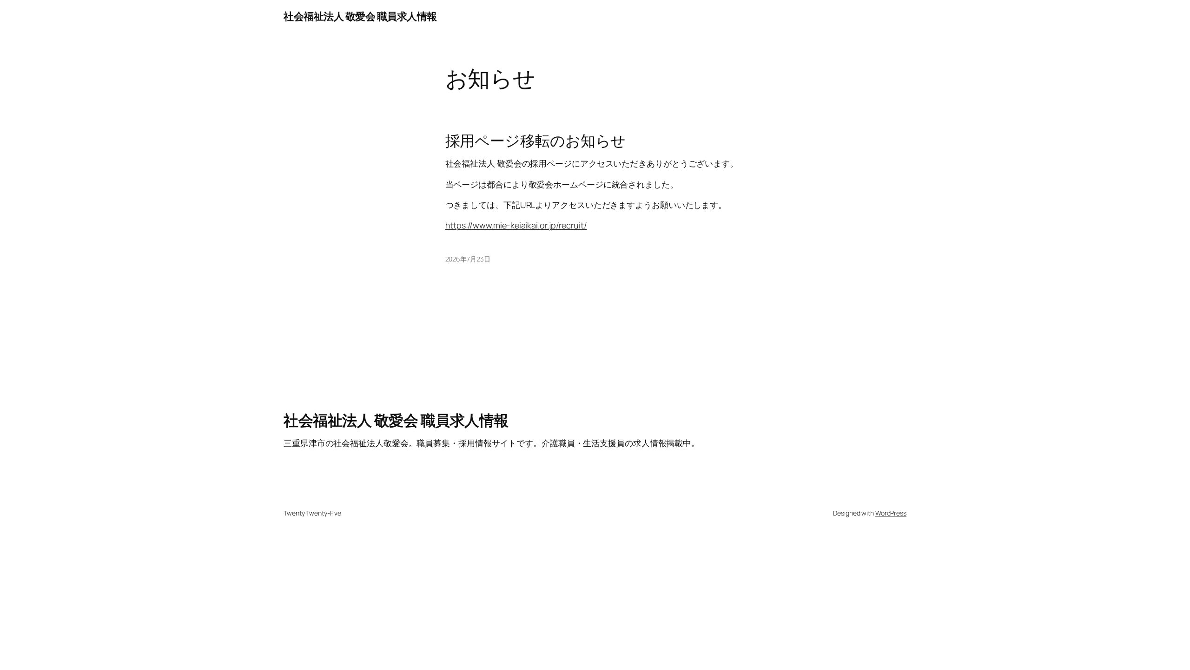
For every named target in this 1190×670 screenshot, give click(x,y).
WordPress (890, 513)
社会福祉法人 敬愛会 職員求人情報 (360, 16)
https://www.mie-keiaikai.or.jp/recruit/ (516, 225)
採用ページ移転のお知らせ (535, 140)
